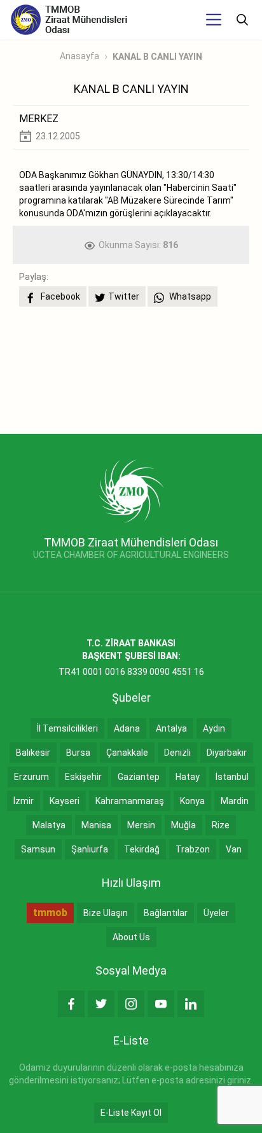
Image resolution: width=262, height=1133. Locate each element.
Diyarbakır (227, 752)
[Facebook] (71, 1004)
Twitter (123, 296)
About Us (131, 937)
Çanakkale (127, 752)
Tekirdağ (142, 849)
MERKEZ (39, 119)
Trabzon (193, 849)
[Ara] (242, 19)
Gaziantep (139, 777)
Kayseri (64, 801)
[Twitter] (101, 1004)
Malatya (49, 825)
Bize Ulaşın (105, 913)
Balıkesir (33, 752)
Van (234, 849)
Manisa (96, 825)
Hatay (188, 777)
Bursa (78, 752)
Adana (127, 728)
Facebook (59, 296)
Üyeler (216, 913)
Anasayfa (79, 56)
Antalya (171, 728)
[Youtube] (161, 1004)
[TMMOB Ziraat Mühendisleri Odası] (131, 490)
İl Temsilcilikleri (67, 728)
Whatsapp (189, 296)
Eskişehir (83, 777)
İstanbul (232, 777)
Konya (192, 801)
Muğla (183, 825)
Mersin (141, 825)
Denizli (177, 752)
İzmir (23, 801)
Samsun (38, 849)
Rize (221, 825)
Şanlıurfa (89, 849)
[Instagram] (131, 1004)
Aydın (214, 728)
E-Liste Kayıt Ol (131, 1113)
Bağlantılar (166, 913)
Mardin (235, 801)
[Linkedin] (190, 1004)
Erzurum (31, 777)
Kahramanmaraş (129, 801)
